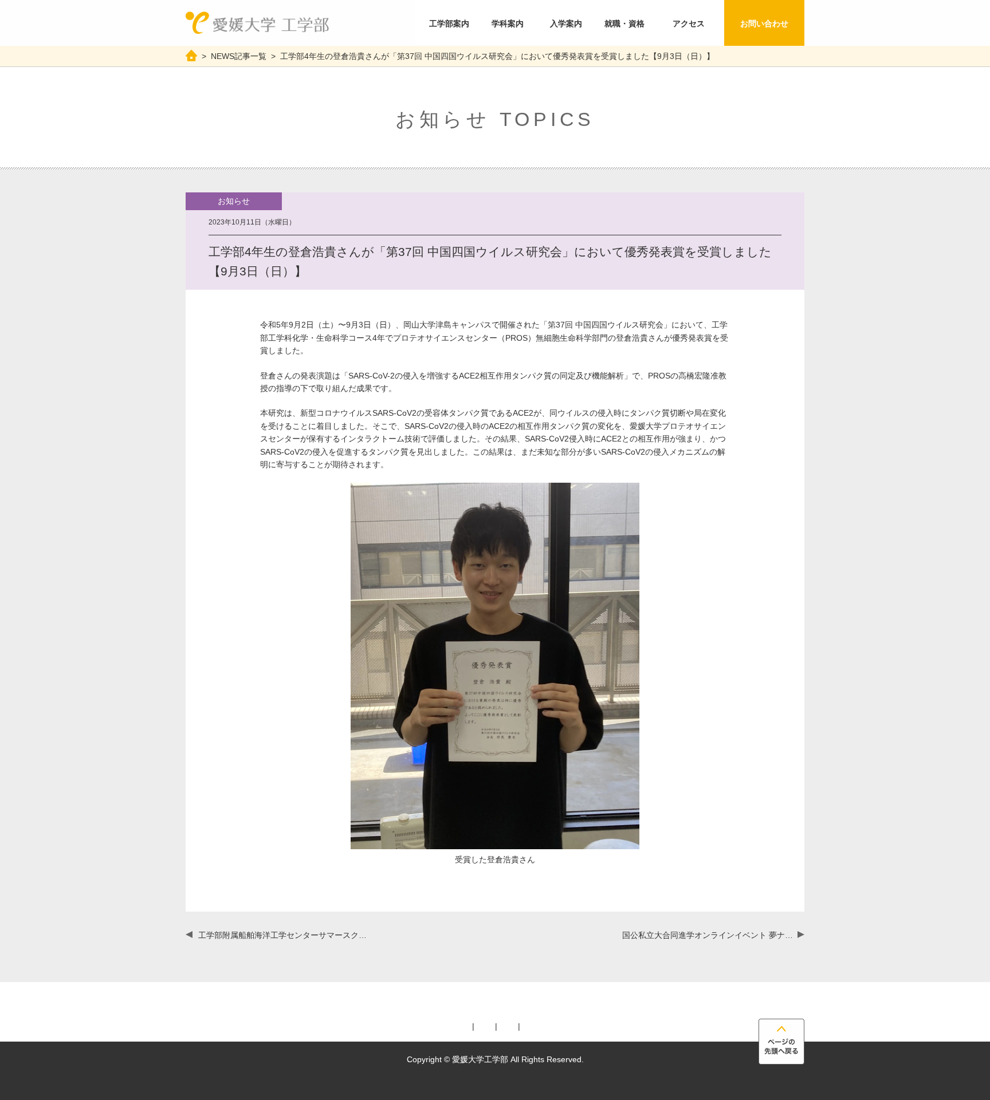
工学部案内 (449, 23)
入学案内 (566, 23)
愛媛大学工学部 (257, 22)
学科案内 (508, 23)
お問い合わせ (764, 23)
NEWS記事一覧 (238, 56)
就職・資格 (624, 23)
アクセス (689, 23)
